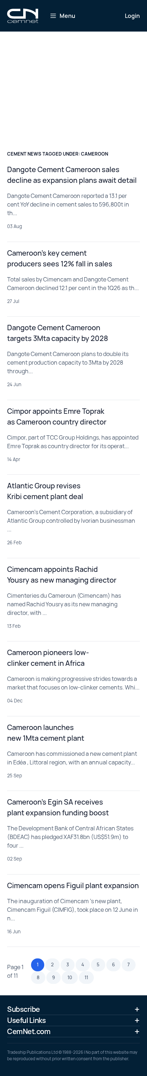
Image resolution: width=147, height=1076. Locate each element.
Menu (67, 16)
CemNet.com (28, 1031)
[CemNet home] (22, 16)
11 (86, 977)
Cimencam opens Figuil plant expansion (73, 885)
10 (69, 977)
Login (132, 16)
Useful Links (26, 1020)
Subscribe (23, 1009)
